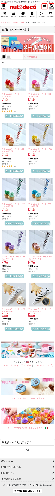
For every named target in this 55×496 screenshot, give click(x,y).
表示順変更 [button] (32, 56)
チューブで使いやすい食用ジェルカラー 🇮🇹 (28, 428)
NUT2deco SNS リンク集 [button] (28, 491)
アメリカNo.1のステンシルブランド (27, 398)
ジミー (4, 365)
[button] (4, 6)
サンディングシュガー (20, 365)
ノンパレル (39, 365)
